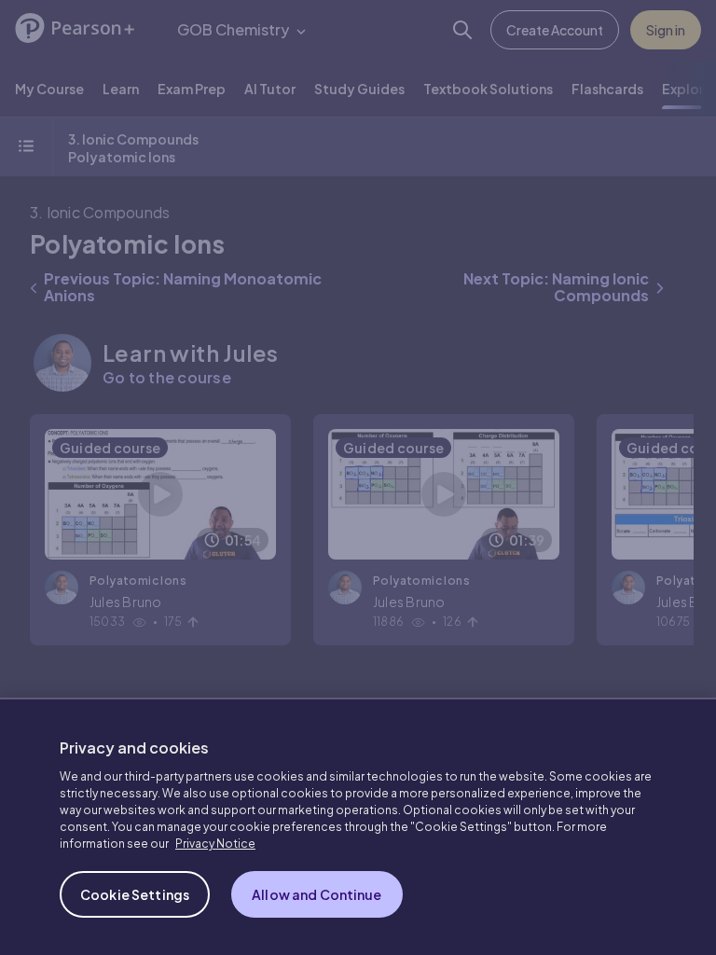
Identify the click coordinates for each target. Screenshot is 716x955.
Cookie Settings (134, 894)
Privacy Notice (215, 844)
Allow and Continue (317, 894)
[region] (358, 826)
